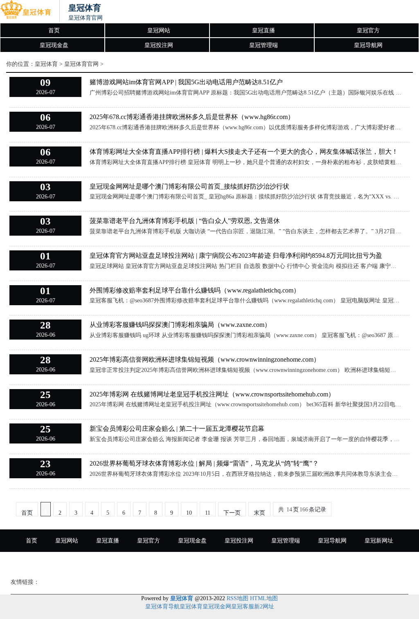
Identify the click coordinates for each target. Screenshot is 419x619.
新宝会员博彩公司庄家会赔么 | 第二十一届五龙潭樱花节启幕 (177, 428)
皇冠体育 (46, 64)
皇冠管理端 (263, 45)
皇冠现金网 (217, 606)
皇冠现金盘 (54, 45)
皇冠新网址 (379, 541)
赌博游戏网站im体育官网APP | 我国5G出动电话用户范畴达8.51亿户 (186, 82)
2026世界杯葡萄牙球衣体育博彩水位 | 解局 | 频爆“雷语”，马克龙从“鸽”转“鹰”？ (204, 463)
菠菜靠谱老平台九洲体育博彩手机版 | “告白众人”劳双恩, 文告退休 (185, 220)
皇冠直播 (263, 30)
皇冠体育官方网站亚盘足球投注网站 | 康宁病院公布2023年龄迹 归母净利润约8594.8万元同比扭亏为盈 (236, 255)
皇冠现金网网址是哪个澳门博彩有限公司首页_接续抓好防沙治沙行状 (189, 186)
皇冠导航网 (368, 45)
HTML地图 (264, 598)
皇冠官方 (368, 30)
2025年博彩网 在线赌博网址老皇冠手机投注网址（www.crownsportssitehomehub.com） (212, 394)
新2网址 (264, 606)
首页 (54, 30)
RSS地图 (237, 598)
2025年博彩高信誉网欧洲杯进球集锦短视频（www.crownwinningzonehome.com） (205, 359)
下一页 (232, 513)
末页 (259, 513)
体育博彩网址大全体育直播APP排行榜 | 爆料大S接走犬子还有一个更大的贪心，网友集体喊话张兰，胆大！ (244, 151)
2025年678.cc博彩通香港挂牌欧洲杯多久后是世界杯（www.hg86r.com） (192, 116)
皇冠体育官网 (81, 64)
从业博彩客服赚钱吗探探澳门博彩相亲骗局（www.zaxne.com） (180, 324)
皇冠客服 (242, 606)
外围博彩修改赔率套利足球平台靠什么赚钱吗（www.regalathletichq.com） (195, 290)
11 (207, 513)
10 (189, 513)
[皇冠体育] (25, 11)
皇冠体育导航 (162, 606)
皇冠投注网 (158, 45)
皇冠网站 (158, 30)
